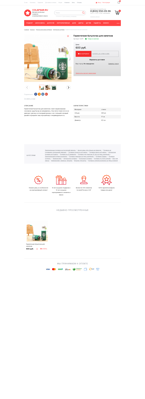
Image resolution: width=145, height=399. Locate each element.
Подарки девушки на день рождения (81, 156)
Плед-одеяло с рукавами (69, 16)
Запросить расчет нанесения (86, 73)
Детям (88, 23)
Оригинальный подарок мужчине (56, 156)
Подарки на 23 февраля (68, 154)
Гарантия (40, 2)
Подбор (29, 23)
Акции (60, 2)
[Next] (68, 87)
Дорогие (50, 23)
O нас (26, 2)
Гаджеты (97, 23)
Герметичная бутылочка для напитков (35, 245)
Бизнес (106, 23)
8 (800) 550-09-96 (100, 11)
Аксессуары (40, 23)
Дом (74, 23)
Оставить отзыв (29, 99)
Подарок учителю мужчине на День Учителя (103, 160)
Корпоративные (63, 23)
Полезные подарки (85, 158)
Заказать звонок (95, 16)
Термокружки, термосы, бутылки (61, 160)
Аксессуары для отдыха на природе (90, 150)
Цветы (80, 23)
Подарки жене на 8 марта (98, 152)
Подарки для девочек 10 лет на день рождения (94, 154)
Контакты (32, 2)
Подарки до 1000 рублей (102, 158)
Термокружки (57, 158)
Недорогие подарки (70, 158)
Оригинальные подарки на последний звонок (60, 150)
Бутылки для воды (80, 160)
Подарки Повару (101, 156)
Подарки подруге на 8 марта (78, 152)
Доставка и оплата (50, 2)
